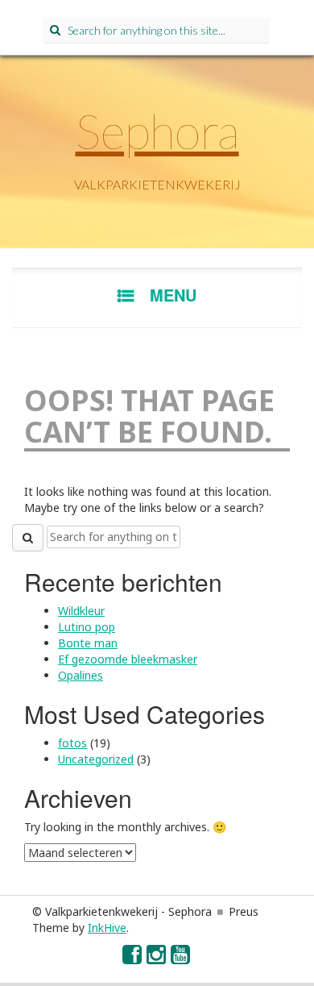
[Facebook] (132, 958)
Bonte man (88, 643)
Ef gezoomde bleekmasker (127, 659)
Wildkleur (81, 610)
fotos (72, 743)
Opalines (80, 675)
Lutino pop (86, 626)
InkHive (107, 927)
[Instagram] (157, 958)
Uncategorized (96, 759)
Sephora (157, 131)
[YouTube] (181, 958)
